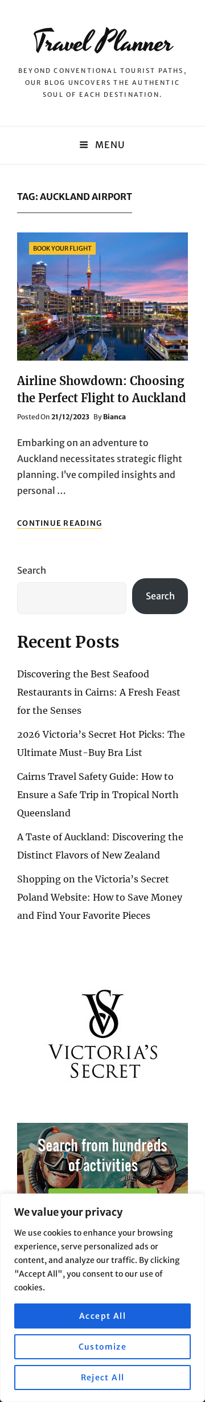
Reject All (103, 1377)
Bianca (114, 416)
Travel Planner (102, 42)
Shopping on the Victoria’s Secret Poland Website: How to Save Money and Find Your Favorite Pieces (99, 897)
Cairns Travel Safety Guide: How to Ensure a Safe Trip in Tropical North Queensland (98, 795)
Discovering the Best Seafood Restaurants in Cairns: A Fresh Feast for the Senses (99, 692)
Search (31, 570)
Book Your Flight (62, 248)
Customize (103, 1347)
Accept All (102, 1316)
